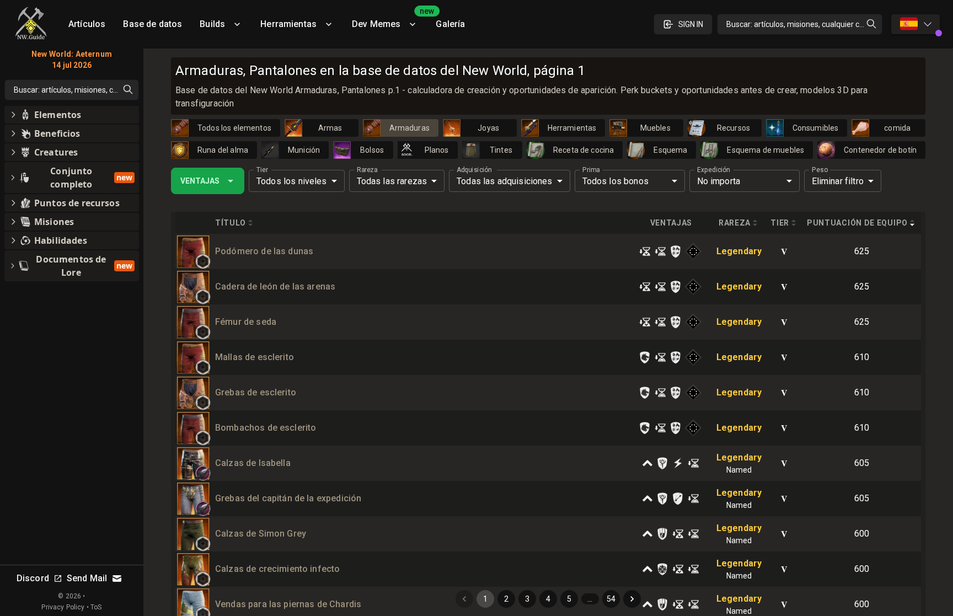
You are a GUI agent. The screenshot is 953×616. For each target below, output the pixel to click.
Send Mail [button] (87, 578)
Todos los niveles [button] (291, 181)
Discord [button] (33, 578)
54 (611, 598)
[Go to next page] (632, 599)
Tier (262, 170)
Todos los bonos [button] (615, 181)
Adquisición (474, 170)
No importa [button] (719, 181)
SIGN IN (690, 24)
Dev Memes (389, 20)
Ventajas (199, 180)
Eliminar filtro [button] (838, 181)
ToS (95, 607)
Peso (820, 170)
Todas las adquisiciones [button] (504, 181)
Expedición (713, 170)
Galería (450, 24)
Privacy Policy (62, 607)
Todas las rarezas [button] (392, 181)
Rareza (367, 170)
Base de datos (152, 24)
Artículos (86, 24)
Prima (590, 170)
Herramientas (288, 24)
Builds (212, 24)
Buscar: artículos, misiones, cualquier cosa (799, 24)
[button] (203, 261)
